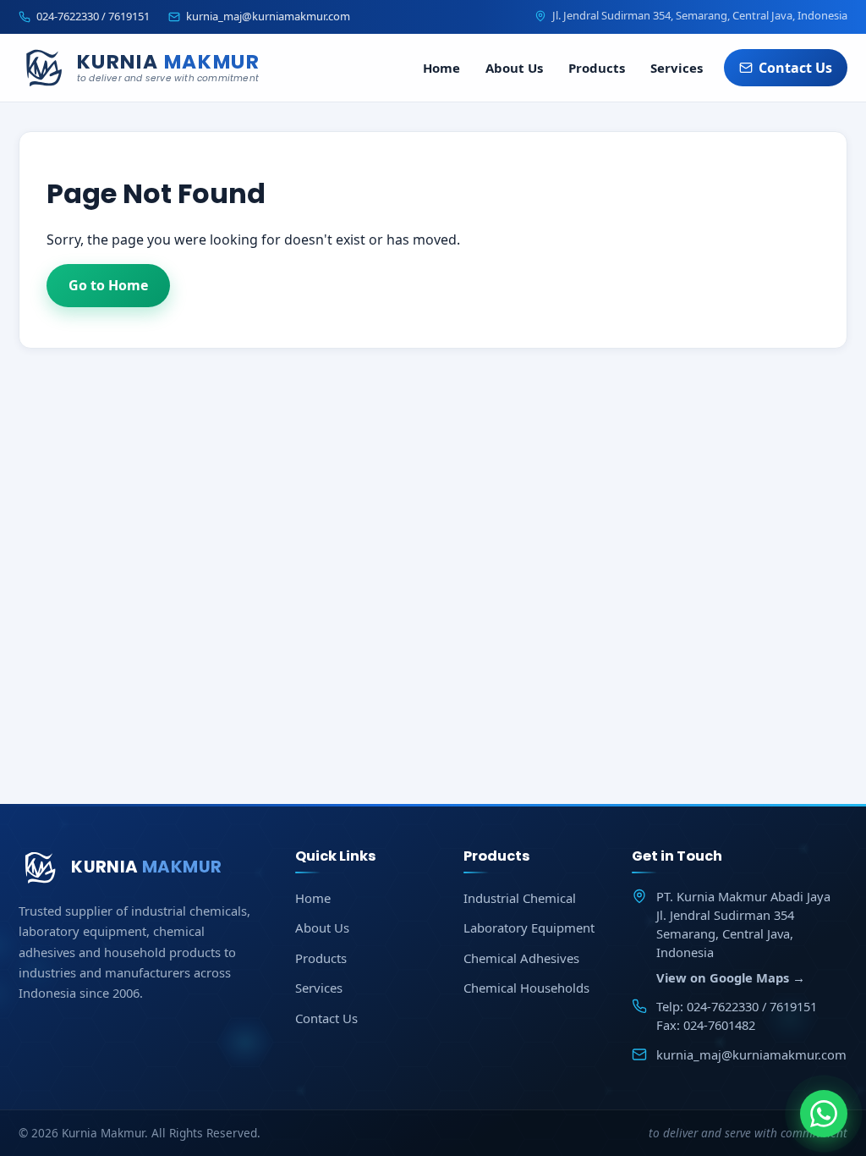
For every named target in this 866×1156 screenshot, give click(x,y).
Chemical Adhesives (521, 958)
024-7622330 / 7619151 (93, 16)
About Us (514, 67)
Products (596, 67)
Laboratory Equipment (529, 927)
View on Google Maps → (730, 977)
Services (676, 67)
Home (441, 67)
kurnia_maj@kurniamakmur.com (268, 16)
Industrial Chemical (519, 897)
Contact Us (795, 67)
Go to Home (108, 285)
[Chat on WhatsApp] (823, 1113)
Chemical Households (526, 987)
